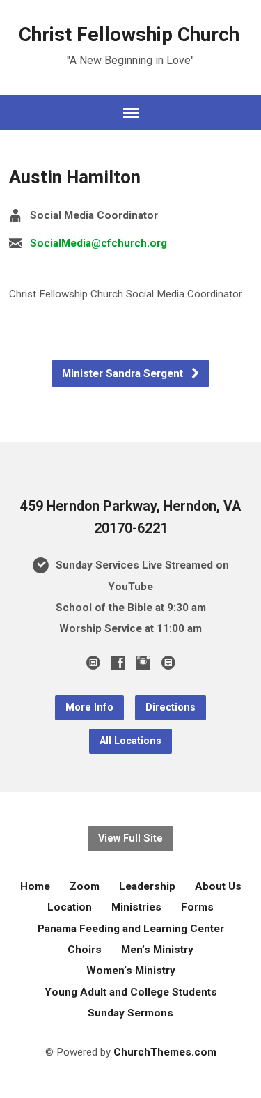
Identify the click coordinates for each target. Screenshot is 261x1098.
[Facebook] (118, 663)
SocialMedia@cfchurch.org (98, 243)
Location (69, 907)
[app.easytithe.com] (168, 663)
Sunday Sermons (130, 1013)
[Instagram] (143, 663)
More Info (89, 707)
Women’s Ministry (130, 970)
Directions (170, 707)
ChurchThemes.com (164, 1052)
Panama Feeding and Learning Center (131, 928)
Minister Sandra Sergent (124, 373)
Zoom (85, 886)
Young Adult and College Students (131, 992)
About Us (218, 886)
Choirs (85, 949)
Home (35, 886)
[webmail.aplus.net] (93, 663)
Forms (197, 907)
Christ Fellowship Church (129, 34)
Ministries (136, 907)
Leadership (147, 886)
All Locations (130, 741)
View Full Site (130, 838)
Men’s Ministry (157, 949)
